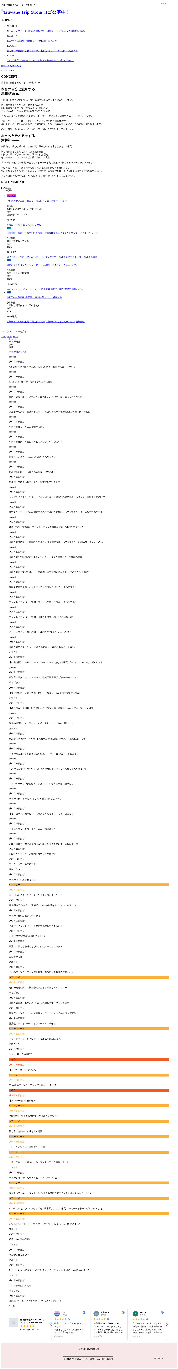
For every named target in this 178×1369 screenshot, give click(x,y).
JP (165, 4)
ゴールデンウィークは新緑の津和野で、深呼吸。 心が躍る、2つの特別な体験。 (46, 31)
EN (161, 4)
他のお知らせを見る (11, 65)
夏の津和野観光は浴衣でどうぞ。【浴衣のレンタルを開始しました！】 (42, 50)
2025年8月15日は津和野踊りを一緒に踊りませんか (32, 41)
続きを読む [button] (59, 1336)
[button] (167, 1324)
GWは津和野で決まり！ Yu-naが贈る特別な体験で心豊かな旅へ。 (40, 60)
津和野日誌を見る (18, 352)
